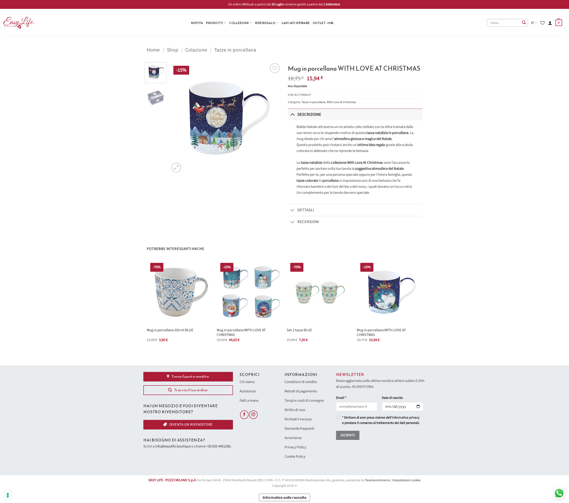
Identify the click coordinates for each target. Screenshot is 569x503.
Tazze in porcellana (235, 50)
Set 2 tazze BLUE (299, 330)
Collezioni (239, 23)
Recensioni (308, 222)
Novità (197, 23)
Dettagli (305, 210)
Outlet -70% (323, 23)
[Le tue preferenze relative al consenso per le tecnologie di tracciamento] (8, 495)
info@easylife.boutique (173, 446)
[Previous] (178, 118)
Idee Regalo (265, 23)
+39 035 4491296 (218, 446)
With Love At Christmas (341, 102)
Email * (341, 397)
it (532, 23)
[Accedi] (550, 23)
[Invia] (524, 23)
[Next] (273, 118)
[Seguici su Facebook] (244, 414)
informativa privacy (405, 417)
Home (153, 50)
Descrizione (309, 114)
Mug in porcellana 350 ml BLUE (170, 330)
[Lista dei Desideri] (542, 23)
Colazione (196, 50)
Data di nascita (392, 397)
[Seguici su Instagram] (253, 414)
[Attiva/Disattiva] (292, 114)
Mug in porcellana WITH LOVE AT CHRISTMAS (241, 332)
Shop (172, 50)
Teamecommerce (377, 480)
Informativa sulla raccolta (284, 497)
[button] (558, 22)
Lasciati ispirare (296, 23)
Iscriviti (348, 435)
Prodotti (214, 23)
